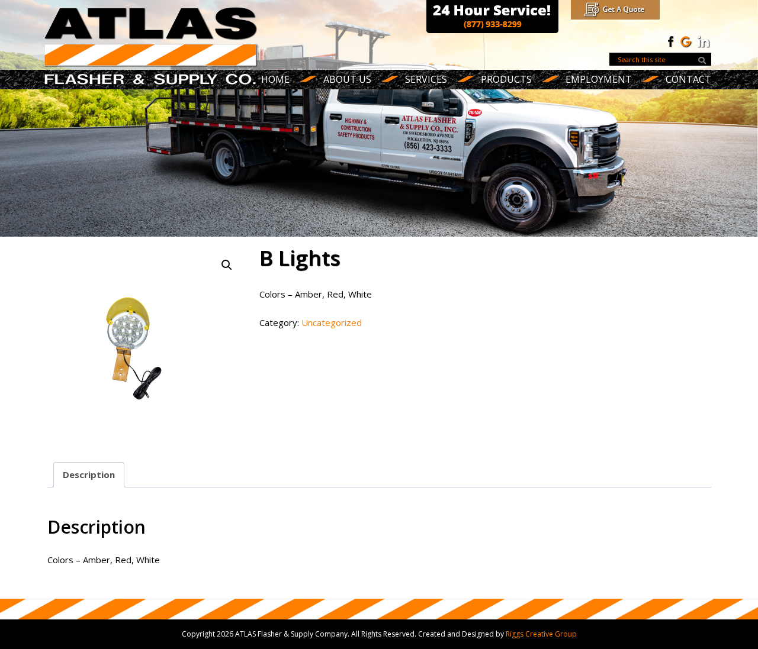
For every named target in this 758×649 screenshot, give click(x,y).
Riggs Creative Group (541, 634)
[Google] (686, 41)
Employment (599, 79)
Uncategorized (331, 322)
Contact (688, 79)
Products (506, 79)
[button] (226, 265)
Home (275, 79)
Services (426, 79)
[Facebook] (669, 41)
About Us (347, 79)
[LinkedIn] (703, 41)
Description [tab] (89, 474)
